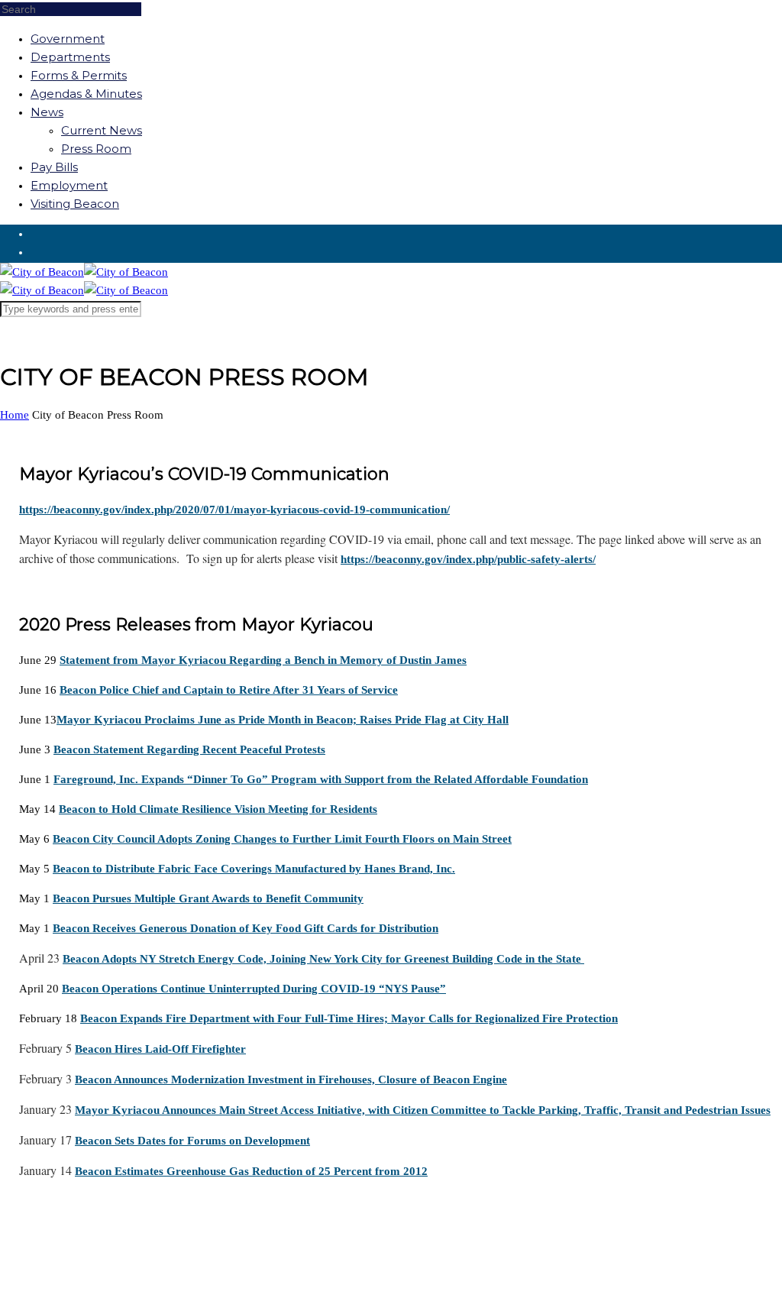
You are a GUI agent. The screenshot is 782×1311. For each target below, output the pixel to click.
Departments (70, 57)
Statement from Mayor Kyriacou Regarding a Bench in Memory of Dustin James (263, 660)
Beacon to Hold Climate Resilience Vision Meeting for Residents (218, 809)
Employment (69, 185)
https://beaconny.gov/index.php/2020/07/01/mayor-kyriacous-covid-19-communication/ (234, 509)
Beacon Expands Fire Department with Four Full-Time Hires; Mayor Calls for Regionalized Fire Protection (349, 1018)
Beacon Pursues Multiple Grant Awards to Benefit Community (208, 898)
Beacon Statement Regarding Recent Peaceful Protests (189, 749)
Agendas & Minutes (86, 93)
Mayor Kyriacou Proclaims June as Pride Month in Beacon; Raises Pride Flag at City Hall (283, 720)
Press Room (96, 148)
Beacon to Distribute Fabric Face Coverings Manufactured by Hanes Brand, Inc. (254, 869)
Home (14, 415)
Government (68, 38)
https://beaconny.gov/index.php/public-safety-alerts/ (468, 559)
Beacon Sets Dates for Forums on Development (192, 1141)
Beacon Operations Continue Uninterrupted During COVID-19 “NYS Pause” (254, 988)
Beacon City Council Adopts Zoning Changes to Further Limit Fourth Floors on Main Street (282, 839)
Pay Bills (54, 167)
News (47, 112)
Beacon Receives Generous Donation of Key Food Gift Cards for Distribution (245, 928)
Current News (101, 130)
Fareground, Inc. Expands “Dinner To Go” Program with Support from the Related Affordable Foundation (320, 779)
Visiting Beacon (75, 203)
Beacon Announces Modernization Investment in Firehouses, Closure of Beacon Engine (291, 1079)
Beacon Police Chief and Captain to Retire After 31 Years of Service (229, 690)
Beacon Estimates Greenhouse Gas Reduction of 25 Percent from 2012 (251, 1171)
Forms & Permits (79, 75)
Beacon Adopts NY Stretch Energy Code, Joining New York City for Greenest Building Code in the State (323, 959)
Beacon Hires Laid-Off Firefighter (160, 1049)
